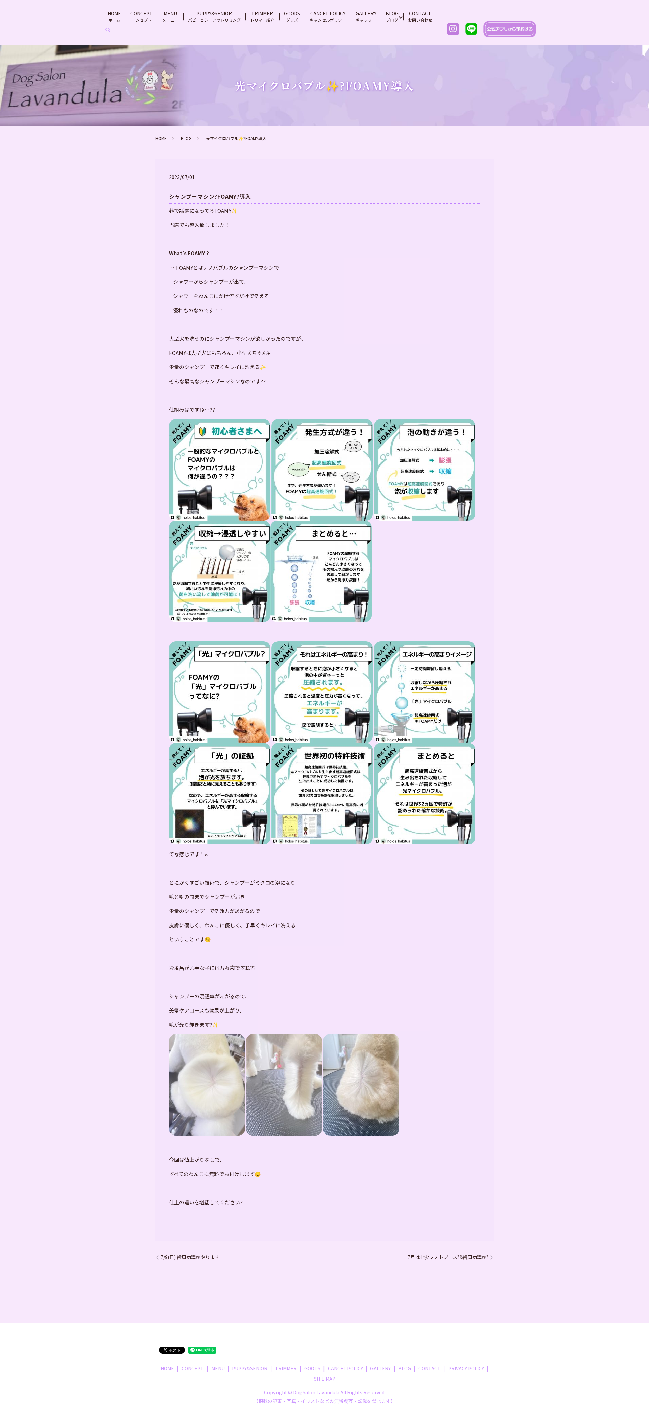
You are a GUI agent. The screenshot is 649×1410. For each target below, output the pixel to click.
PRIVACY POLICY (466, 1368)
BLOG (392, 16)
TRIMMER (262, 16)
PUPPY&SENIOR (214, 16)
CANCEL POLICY (328, 16)
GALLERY (366, 16)
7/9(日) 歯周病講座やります (190, 1257)
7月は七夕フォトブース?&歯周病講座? (448, 1257)
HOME (114, 16)
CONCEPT (141, 16)
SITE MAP (324, 1378)
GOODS (292, 16)
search (108, 30)
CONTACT (420, 16)
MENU (170, 16)
